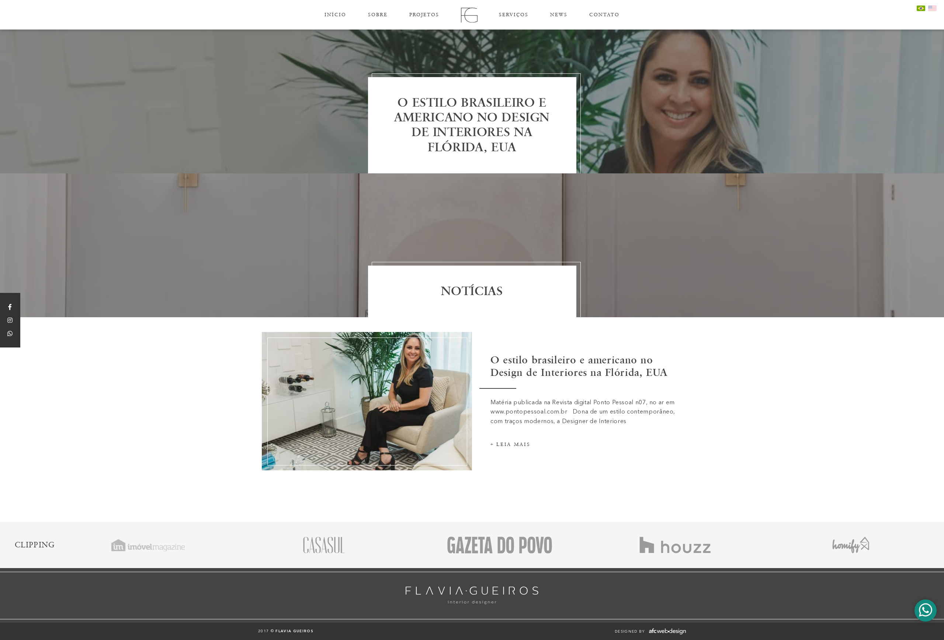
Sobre (378, 14)
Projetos (424, 14)
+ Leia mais (510, 444)
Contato (604, 14)
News (559, 14)
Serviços (513, 14)
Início (335, 14)
